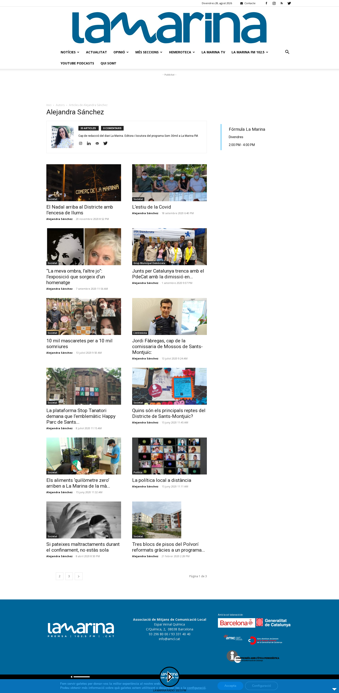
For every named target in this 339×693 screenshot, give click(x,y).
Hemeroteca (180, 52)
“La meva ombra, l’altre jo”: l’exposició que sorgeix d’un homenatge (75, 276)
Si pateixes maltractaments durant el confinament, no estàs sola (83, 547)
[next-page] (79, 576)
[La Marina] (169, 27)
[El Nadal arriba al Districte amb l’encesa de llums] (83, 182)
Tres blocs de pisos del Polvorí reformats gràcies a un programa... (168, 547)
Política (138, 472)
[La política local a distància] (169, 456)
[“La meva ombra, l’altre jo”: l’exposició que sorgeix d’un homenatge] (83, 246)
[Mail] (99, 143)
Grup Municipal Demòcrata (149, 263)
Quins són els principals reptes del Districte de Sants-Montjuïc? (168, 413)
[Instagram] (274, 3)
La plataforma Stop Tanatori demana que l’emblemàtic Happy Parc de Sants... (81, 416)
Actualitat (96, 52)
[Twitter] (289, 3)
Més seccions (147, 52)
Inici (48, 105)
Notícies (68, 52)
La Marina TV (213, 52)
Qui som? (108, 63)
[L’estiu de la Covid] (169, 182)
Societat (52, 199)
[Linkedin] (90, 143)
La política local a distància (161, 480)
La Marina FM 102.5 (248, 52)
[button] (287, 52)
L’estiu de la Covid (151, 207)
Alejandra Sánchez (59, 219)
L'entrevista (140, 332)
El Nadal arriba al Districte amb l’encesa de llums (79, 210)
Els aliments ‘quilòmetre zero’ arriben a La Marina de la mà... (78, 483)
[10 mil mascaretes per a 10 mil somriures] (83, 316)
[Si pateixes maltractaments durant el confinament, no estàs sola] (83, 520)
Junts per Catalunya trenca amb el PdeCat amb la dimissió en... (168, 274)
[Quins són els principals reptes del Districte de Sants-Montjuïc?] (169, 386)
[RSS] (281, 3)
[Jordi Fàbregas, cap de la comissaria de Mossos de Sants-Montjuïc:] (169, 316)
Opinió (119, 52)
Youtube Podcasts (77, 63)
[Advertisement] (169, 87)
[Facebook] (266, 3)
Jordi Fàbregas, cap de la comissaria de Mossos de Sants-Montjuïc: (167, 346)
